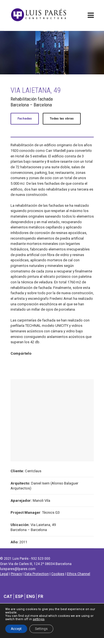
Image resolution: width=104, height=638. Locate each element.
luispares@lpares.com (17, 569)
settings (38, 619)
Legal (4, 574)
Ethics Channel (78, 574)
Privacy (16, 574)
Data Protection (36, 574)
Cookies (57, 574)
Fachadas (24, 118)
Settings (41, 629)
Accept (16, 629)
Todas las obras (62, 118)
